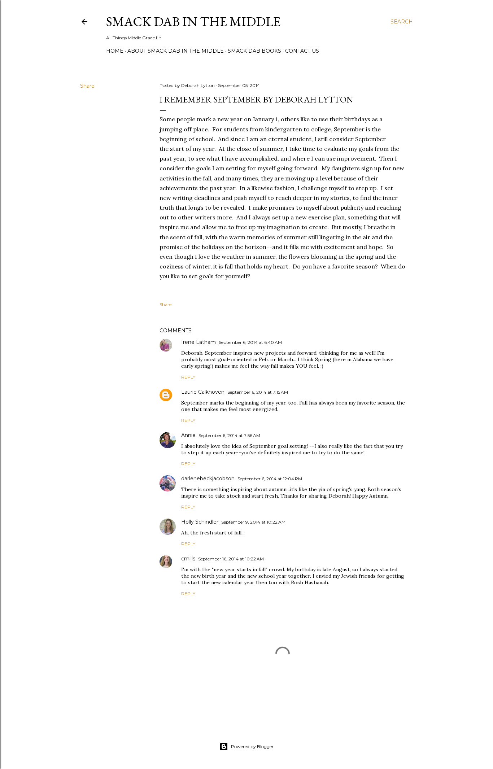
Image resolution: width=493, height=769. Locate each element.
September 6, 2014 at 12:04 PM (269, 478)
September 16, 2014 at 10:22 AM (231, 559)
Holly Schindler (199, 522)
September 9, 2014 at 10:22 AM (253, 522)
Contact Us (302, 51)
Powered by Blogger (252, 746)
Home (114, 51)
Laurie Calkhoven (202, 392)
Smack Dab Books (254, 51)
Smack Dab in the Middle (193, 21)
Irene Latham (198, 342)
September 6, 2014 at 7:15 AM (257, 392)
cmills (188, 558)
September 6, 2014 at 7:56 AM (229, 435)
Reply (188, 377)
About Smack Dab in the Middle (175, 51)
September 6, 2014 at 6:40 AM (250, 342)
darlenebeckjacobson (208, 478)
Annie (188, 435)
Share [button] (87, 86)
